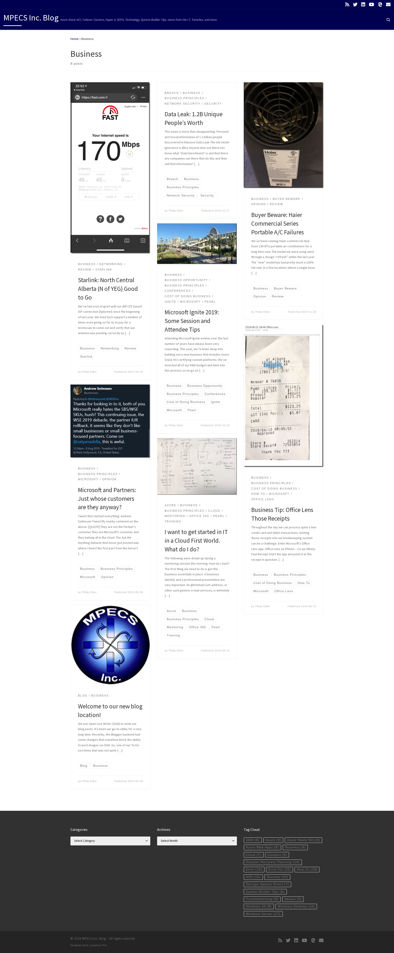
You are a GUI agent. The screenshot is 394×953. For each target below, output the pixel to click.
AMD (252, 840)
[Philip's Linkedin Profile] (363, 4)
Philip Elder (89, 371)
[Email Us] (388, 4)
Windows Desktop (296, 906)
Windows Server (263, 914)
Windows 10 (259, 906)
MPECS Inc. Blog (94, 938)
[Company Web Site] (380, 4)
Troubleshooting (262, 899)
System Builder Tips (265, 892)
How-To (307, 869)
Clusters (277, 855)
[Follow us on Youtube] (371, 4)
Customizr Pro (98, 945)
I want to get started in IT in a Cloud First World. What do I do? (196, 540)
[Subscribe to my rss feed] (347, 4)
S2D (253, 877)
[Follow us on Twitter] (355, 4)
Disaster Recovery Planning (273, 862)
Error (254, 869)
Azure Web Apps (262, 847)
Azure (273, 840)
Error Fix (279, 869)
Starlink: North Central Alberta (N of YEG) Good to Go (108, 288)
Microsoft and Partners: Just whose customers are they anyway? (107, 498)
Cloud (253, 855)
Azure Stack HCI (303, 840)
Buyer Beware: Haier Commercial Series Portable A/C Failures (277, 223)
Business (295, 847)
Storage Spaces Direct (267, 884)
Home (74, 39)
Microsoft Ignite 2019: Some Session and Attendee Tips (192, 320)
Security (277, 877)
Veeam (293, 899)
